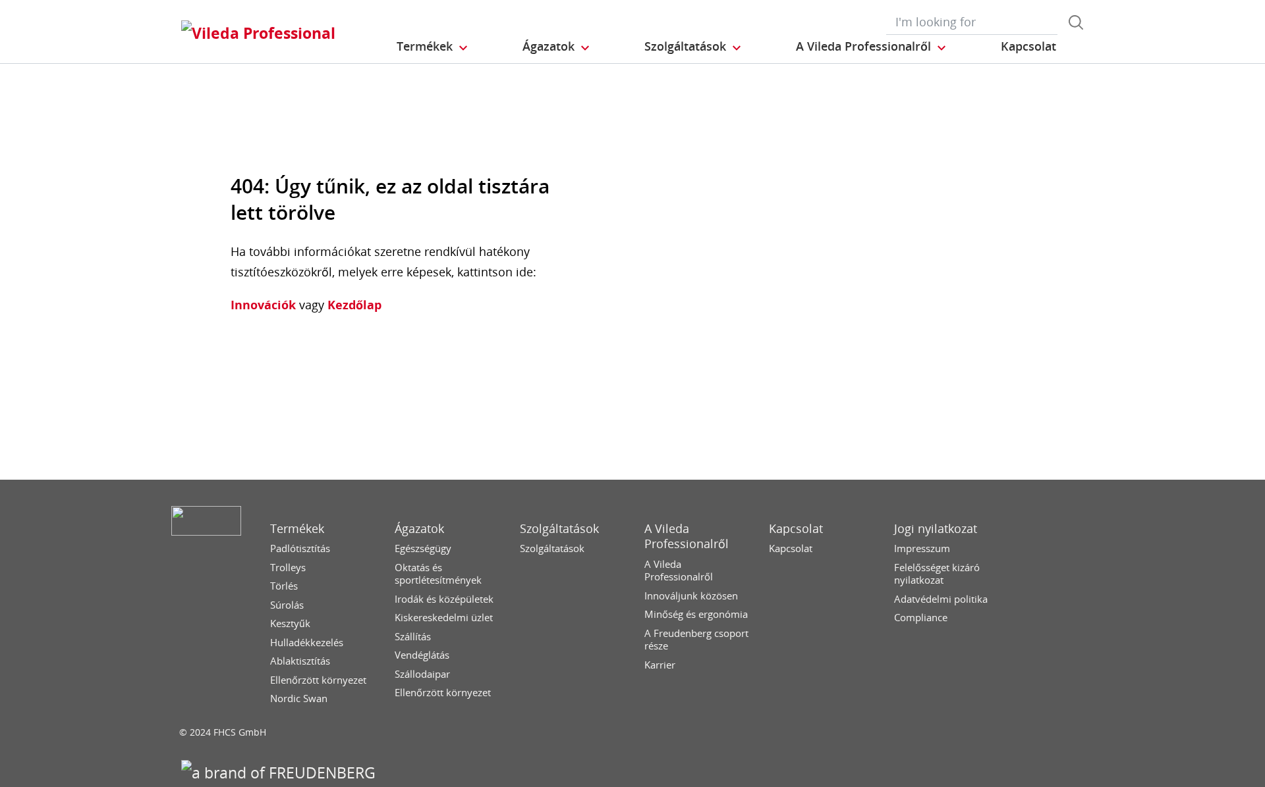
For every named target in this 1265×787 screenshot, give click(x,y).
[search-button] (1075, 22)
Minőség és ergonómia (696, 614)
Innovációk (263, 305)
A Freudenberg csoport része (696, 640)
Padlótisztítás (300, 548)
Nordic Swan (298, 698)
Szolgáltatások (559, 528)
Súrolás (287, 605)
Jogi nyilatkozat (935, 528)
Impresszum (922, 548)
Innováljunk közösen (691, 596)
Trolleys (288, 567)
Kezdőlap (352, 305)
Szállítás (413, 636)
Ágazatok (419, 528)
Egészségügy (423, 548)
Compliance (920, 617)
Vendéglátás (422, 655)
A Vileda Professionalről (686, 536)
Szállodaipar (422, 674)
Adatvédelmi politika (941, 599)
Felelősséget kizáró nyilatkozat (937, 574)
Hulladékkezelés (306, 642)
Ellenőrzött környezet (318, 680)
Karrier (659, 665)
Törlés (284, 586)
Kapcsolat (796, 528)
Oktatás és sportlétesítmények (438, 574)
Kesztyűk (290, 623)
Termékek (297, 528)
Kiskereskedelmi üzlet (444, 617)
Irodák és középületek (444, 599)
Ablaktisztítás (300, 661)
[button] (433, 46)
